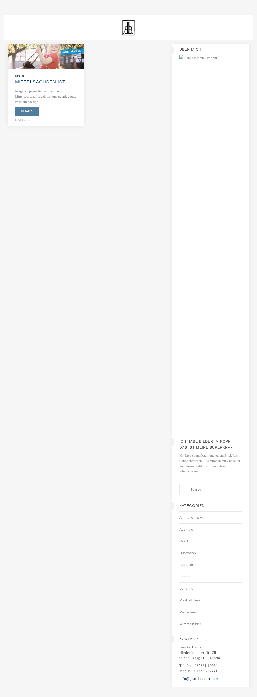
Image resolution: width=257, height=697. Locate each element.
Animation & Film (192, 517)
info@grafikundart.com (198, 679)
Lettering (186, 588)
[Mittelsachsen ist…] (46, 56)
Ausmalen (187, 529)
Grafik (184, 541)
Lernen (185, 577)
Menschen (187, 612)
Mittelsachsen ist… (42, 81)
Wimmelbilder (190, 624)
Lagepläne (187, 565)
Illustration (187, 553)
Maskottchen (189, 600)
